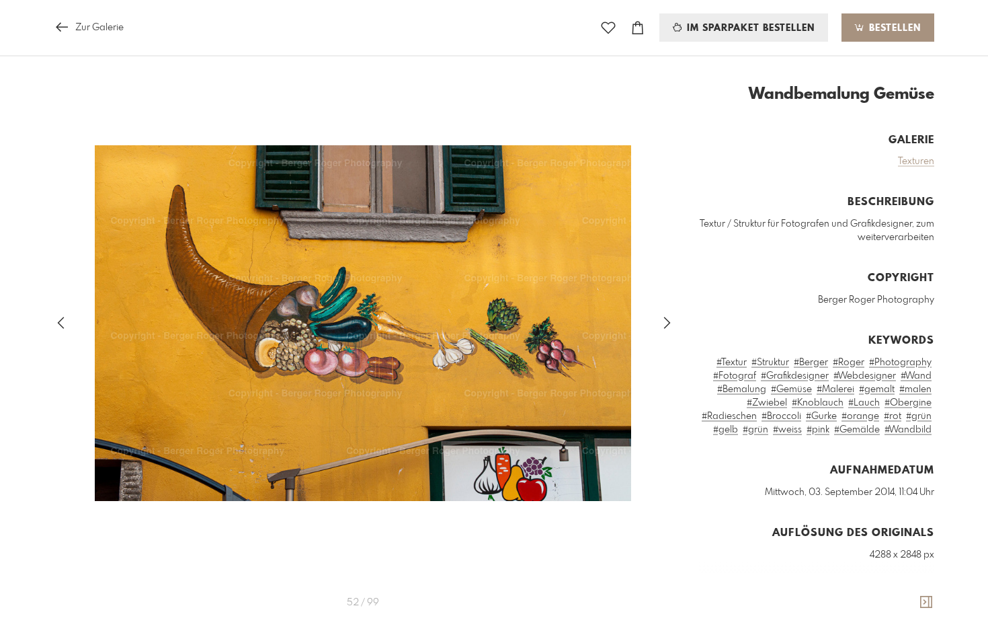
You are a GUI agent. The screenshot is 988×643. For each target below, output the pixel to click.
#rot (892, 416)
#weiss (787, 429)
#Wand (916, 376)
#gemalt (877, 389)
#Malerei (835, 389)
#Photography (900, 362)
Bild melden (911, 615)
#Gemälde (857, 429)
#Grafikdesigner (795, 376)
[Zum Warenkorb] (638, 28)
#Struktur (770, 362)
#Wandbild (908, 429)
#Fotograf (734, 376)
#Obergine (908, 403)
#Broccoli (781, 416)
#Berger (811, 362)
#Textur (731, 362)
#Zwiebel (767, 403)
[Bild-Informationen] (926, 602)
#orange (860, 416)
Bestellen (893, 28)
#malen (915, 389)
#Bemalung (741, 389)
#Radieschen (729, 416)
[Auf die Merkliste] (608, 28)
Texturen (916, 161)
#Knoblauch (817, 403)
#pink (818, 429)
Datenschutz (911, 634)
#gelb (725, 429)
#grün (919, 416)
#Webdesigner (864, 376)
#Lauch (864, 403)
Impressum (859, 634)
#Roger (848, 362)
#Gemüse (791, 389)
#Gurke (821, 416)
